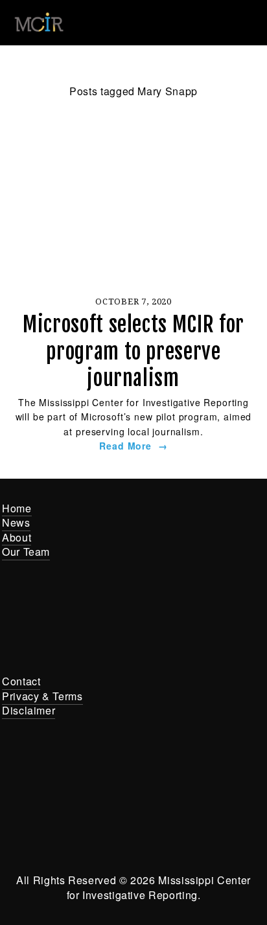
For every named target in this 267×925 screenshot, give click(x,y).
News (16, 522)
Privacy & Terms (42, 696)
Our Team (26, 551)
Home (17, 508)
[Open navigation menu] (246, 23)
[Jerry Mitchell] (152, 780)
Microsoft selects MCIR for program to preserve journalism (133, 351)
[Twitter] (114, 780)
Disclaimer (28, 710)
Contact (21, 681)
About (16, 537)
